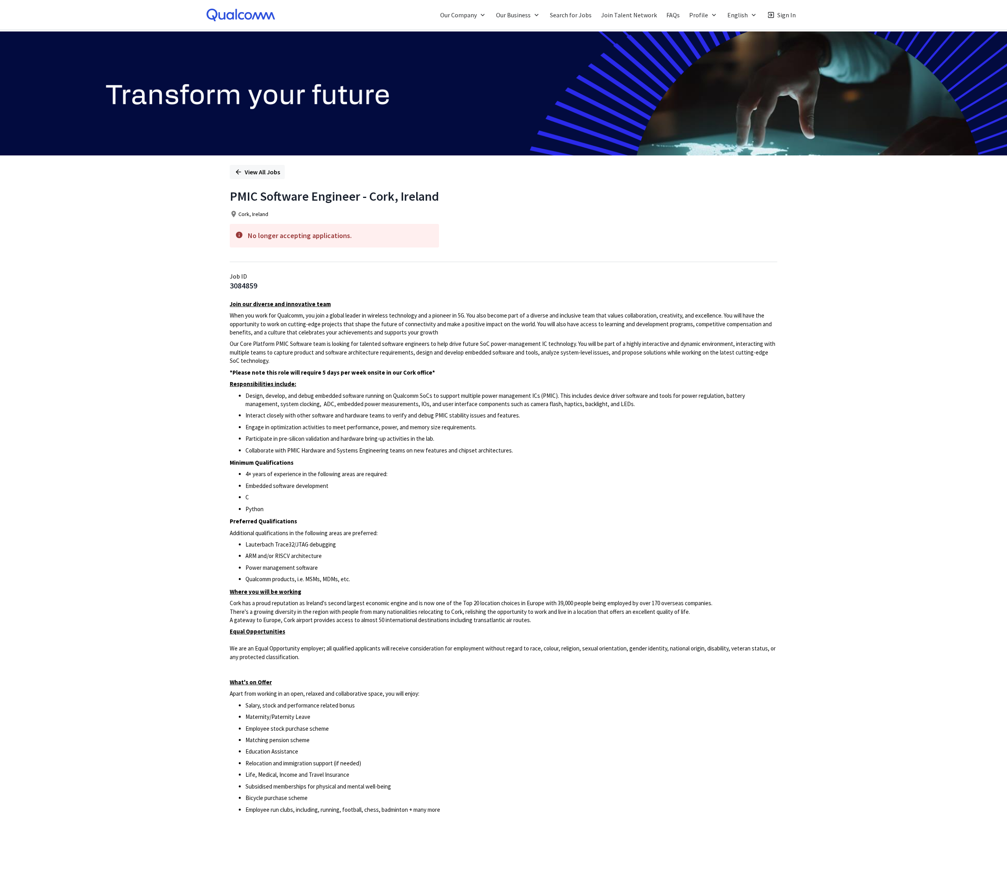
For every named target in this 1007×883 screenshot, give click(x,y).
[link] (241, 15)
